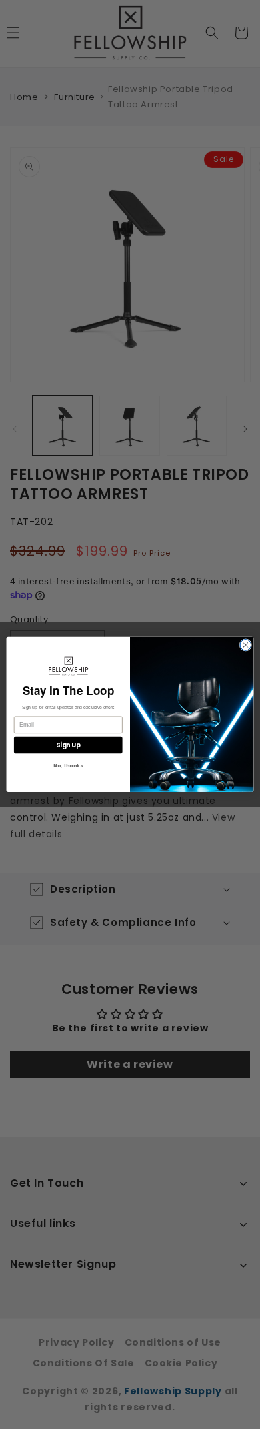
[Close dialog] (245, 645)
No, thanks (68, 766)
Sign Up (68, 745)
